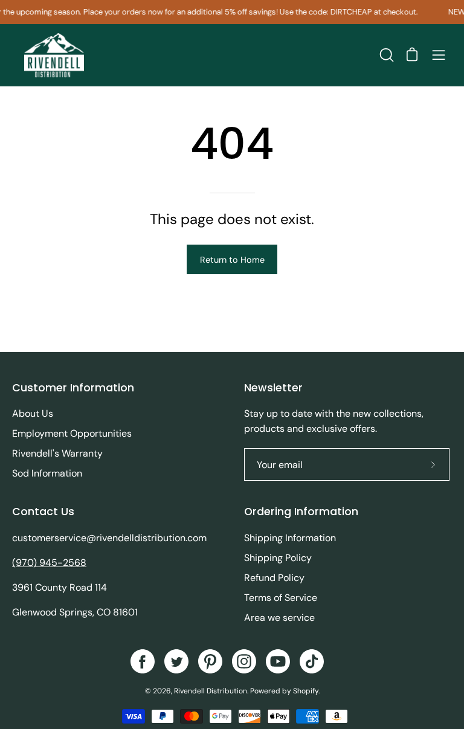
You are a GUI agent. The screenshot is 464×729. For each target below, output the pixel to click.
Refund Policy (274, 577)
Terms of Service (280, 597)
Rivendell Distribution (210, 691)
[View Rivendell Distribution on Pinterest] (210, 661)
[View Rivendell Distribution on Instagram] (244, 661)
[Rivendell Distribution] (54, 55)
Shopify (305, 691)
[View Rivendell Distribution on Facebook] (142, 661)
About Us (32, 413)
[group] (232, 12)
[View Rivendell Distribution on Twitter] (176, 661)
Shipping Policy (278, 557)
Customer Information (73, 387)
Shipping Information (290, 537)
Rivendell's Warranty (57, 453)
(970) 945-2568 (49, 562)
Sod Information (47, 473)
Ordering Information (301, 511)
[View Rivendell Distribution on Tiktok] (312, 661)
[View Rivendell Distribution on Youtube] (278, 661)
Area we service (279, 617)
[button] (385, 55)
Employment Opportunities (72, 433)
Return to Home (232, 259)
